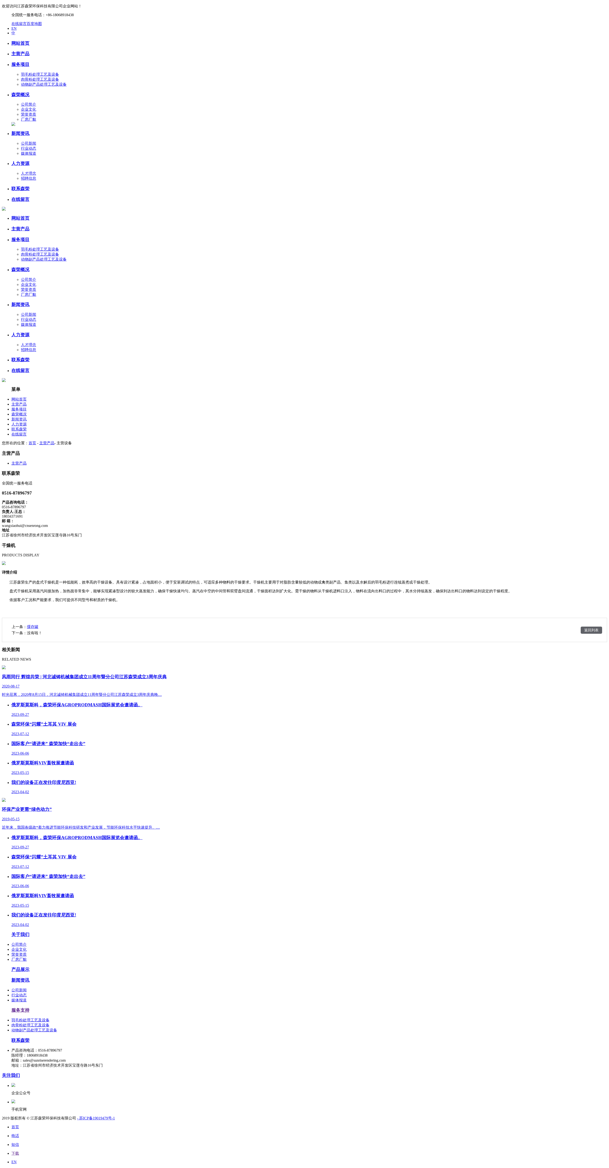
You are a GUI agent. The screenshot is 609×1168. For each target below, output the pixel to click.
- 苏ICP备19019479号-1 (96, 1118)
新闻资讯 (19, 419)
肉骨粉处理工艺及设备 (40, 79)
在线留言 (19, 24)
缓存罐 (32, 627)
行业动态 (28, 148)
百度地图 (34, 24)
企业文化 (28, 109)
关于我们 (20, 934)
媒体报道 (28, 153)
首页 (32, 443)
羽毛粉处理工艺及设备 (40, 74)
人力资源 (19, 424)
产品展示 (20, 969)
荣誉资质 (28, 114)
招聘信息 (28, 178)
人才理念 (28, 173)
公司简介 (28, 104)
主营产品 (19, 404)
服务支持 (20, 1010)
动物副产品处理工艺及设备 (44, 84)
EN (14, 28)
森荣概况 (19, 414)
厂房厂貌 (28, 119)
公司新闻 (28, 143)
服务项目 (19, 409)
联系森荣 (19, 429)
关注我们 (11, 1075)
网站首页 (19, 399)
